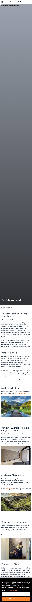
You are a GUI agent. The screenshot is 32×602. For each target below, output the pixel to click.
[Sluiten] (30, 580)
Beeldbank (9, 307)
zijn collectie (9, 488)
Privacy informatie (12, 590)
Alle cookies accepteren (16, 598)
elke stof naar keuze (16, 322)
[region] (16, 589)
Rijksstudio (19, 535)
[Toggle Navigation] (2, 2)
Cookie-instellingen (16, 594)
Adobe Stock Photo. (20, 393)
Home (3, 307)
